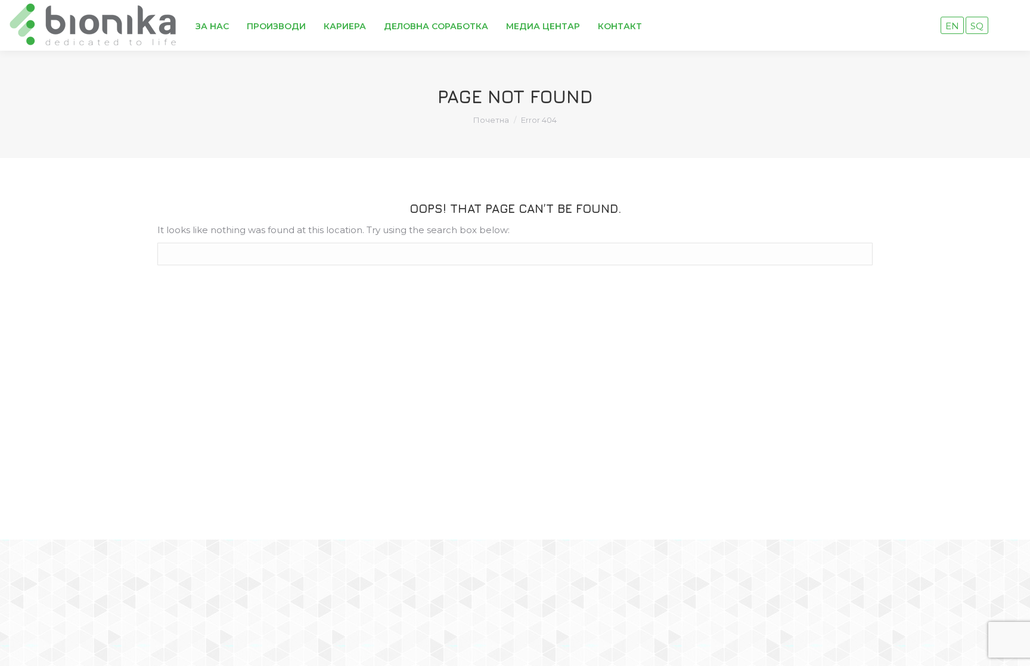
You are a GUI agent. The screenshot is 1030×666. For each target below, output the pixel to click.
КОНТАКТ (620, 26)
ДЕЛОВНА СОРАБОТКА (436, 26)
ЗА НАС (212, 26)
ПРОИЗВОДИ (276, 26)
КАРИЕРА (345, 26)
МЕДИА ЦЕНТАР (543, 26)
